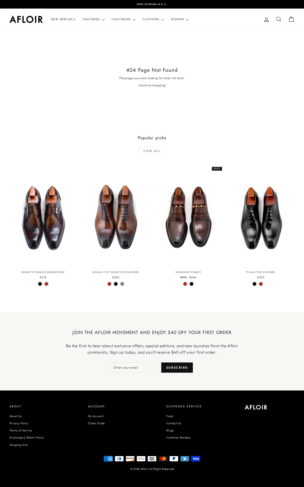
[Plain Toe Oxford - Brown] (261, 284)
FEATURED (92, 19)
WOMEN (178, 19)
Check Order (96, 423)
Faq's (169, 416)
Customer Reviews (178, 437)
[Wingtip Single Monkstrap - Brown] (46, 284)
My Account (96, 416)
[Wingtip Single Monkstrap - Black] (40, 284)
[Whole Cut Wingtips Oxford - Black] (116, 284)
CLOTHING (151, 19)
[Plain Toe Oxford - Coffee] (267, 284)
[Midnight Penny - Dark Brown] (185, 284)
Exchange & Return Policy (27, 437)
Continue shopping (152, 85)
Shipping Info (19, 445)
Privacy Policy (19, 423)
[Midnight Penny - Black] (191, 284)
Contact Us (173, 423)
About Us (16, 416)
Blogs (170, 430)
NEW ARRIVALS (63, 19)
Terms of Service (21, 430)
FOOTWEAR (122, 19)
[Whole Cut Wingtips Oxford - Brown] (109, 284)
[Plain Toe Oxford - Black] (254, 284)
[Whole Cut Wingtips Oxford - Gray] (122, 284)
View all (152, 151)
